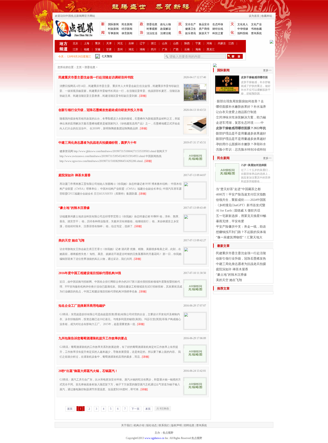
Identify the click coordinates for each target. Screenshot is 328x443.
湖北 (131, 49)
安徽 (97, 49)
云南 (187, 49)
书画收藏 (256, 28)
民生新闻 (127, 24)
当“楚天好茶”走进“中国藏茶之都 (238, 189)
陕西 (187, 43)
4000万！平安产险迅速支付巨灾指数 (241, 194)
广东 (164, 49)
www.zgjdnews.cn (154, 438)
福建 (86, 49)
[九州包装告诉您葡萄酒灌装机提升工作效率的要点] (195, 360)
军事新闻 (113, 33)
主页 (79, 67)
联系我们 (164, 425)
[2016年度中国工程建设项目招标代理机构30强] (195, 295)
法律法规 (165, 33)
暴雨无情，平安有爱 (230, 221)
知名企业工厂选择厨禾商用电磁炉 (81, 305)
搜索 (235, 56)
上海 (86, 43)
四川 (153, 49)
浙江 (153, 43)
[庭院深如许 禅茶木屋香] (195, 197)
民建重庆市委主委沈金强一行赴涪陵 (241, 253)
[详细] (142, 95)
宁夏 (198, 43)
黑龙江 (211, 49)
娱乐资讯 (190, 33)
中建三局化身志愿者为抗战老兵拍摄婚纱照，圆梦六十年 (97, 142)
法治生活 (152, 33)
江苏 (75, 49)
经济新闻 (127, 28)
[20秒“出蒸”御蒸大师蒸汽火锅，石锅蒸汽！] (195, 393)
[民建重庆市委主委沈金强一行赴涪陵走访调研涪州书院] (195, 99)
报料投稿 (242, 33)
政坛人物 (165, 24)
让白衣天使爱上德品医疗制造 (236, 112)
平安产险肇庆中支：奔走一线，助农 (241, 226)
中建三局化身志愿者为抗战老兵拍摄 (241, 264)
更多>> (267, 70)
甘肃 (109, 49)
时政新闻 (113, 28)
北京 (75, 43)
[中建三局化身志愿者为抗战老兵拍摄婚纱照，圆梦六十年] (195, 165)
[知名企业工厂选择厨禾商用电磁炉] (195, 328)
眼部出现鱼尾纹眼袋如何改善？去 (240, 101)
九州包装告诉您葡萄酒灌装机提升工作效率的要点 (92, 338)
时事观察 (152, 28)
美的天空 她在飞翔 (71, 240)
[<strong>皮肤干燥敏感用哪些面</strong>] (227, 91)
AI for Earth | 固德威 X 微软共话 (238, 210)
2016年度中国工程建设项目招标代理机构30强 (89, 273)
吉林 (131, 43)
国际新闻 (113, 24)
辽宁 (142, 43)
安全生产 (190, 24)
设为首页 (254, 15)
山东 (164, 43)
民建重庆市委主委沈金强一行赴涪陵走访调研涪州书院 (95, 77)
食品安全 (204, 24)
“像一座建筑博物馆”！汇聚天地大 (239, 237)
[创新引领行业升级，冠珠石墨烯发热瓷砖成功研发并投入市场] (195, 132)
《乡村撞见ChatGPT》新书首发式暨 (240, 205)
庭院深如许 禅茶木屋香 (74, 175)
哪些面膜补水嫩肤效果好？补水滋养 (241, 106)
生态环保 (217, 24)
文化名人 (242, 24)
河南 (209, 43)
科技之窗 (217, 33)
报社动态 (151, 425)
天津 (109, 43)
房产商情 (204, 28)
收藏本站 (266, 15)
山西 (176, 43)
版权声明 (176, 425)
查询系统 (256, 33)
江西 (231, 43)
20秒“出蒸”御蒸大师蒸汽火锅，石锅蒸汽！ (88, 371)
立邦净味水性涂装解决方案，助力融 (241, 117)
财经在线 (217, 28)
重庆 (97, 43)
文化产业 (256, 24)
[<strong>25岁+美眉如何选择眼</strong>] (227, 179)
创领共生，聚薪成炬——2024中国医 (241, 200)
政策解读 (165, 28)
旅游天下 (204, 33)
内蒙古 (222, 43)
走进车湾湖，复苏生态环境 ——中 (240, 122)
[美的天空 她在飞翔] (195, 263)
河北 (120, 43)
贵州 (120, 49)
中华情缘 (242, 28)
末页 (148, 408)
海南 (198, 49)
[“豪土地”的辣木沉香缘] (195, 230)
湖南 (142, 49)
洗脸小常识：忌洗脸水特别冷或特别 (241, 149)
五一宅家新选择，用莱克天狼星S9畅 (241, 216)
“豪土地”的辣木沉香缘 (74, 208)
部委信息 (152, 24)
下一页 (135, 408)
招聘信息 (189, 425)
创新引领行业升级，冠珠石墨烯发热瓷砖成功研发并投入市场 (100, 110)
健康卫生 (190, 28)
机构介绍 (139, 425)
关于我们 (126, 425)
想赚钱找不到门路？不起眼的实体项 (241, 232)
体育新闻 (127, 33)
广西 (176, 49)
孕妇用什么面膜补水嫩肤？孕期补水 (241, 144)
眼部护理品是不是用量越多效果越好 (241, 133)
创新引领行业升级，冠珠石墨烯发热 (241, 258)
